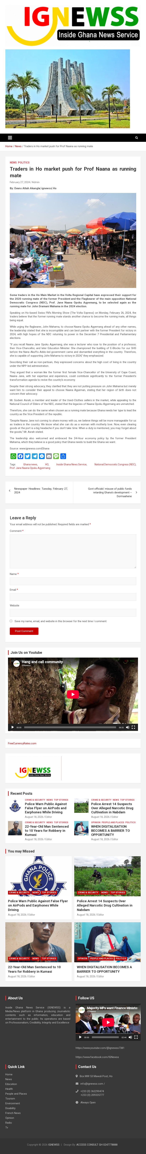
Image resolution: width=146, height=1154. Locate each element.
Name (14, 574)
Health (9, 1089)
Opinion (95, 822)
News (13, 162)
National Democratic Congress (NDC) (115, 464)
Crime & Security (35, 800)
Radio (8, 1122)
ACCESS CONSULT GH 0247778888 (97, 1144)
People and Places (113, 822)
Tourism (10, 1098)
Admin (36, 182)
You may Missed (21, 851)
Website (14, 605)
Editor (48, 816)
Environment (12, 1103)
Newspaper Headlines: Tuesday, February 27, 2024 (41, 490)
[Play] (12, 727)
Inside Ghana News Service (71, 464)
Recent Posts (21, 793)
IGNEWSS (53, 1144)
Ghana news (30, 464)
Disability (10, 1108)
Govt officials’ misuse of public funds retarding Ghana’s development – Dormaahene (110, 492)
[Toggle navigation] (10, 138)
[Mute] (127, 727)
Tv (6, 1127)
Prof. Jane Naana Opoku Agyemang (30, 468)
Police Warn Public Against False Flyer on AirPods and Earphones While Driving (46, 808)
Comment (17, 531)
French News (13, 1113)
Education (11, 1084)
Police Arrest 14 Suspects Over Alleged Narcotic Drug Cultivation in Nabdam (112, 808)
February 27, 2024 (20, 182)
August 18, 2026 (34, 816)
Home (8, 1074)
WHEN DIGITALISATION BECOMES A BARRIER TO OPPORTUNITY (110, 830)
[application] (73, 694)
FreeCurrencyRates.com (22, 743)
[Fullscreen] (133, 727)
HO (47, 464)
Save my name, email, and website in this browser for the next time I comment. (61, 621)
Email (14, 589)
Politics (24, 162)
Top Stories (61, 800)
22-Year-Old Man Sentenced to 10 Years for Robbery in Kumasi (47, 830)
